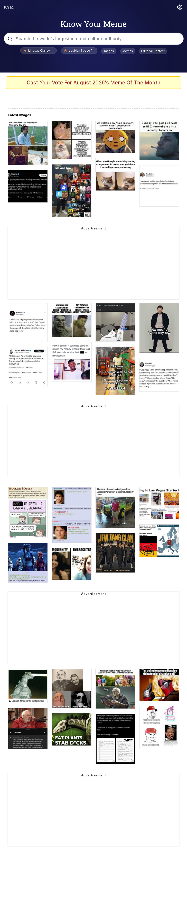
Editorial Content (153, 51)
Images (108, 51)
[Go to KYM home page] (9, 7)
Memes (127, 51)
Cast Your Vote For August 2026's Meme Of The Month (93, 83)
